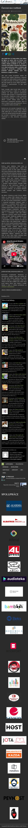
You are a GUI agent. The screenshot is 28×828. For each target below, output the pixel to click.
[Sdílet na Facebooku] (3, 54)
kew (22, 469)
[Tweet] (6, 54)
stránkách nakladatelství (8, 286)
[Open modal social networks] (13, 54)
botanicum (5, 466)
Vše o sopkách (19, 303)
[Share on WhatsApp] (9, 54)
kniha (4, 472)
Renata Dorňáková (17, 11)
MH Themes (23, 826)
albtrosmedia (9, 464)
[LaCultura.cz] (14, 4)
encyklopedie (14, 466)
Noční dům (18, 363)
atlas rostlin (19, 464)
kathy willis (6, 469)
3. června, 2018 (6, 11)
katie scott (15, 469)
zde (20, 105)
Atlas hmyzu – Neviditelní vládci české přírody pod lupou (16, 338)
